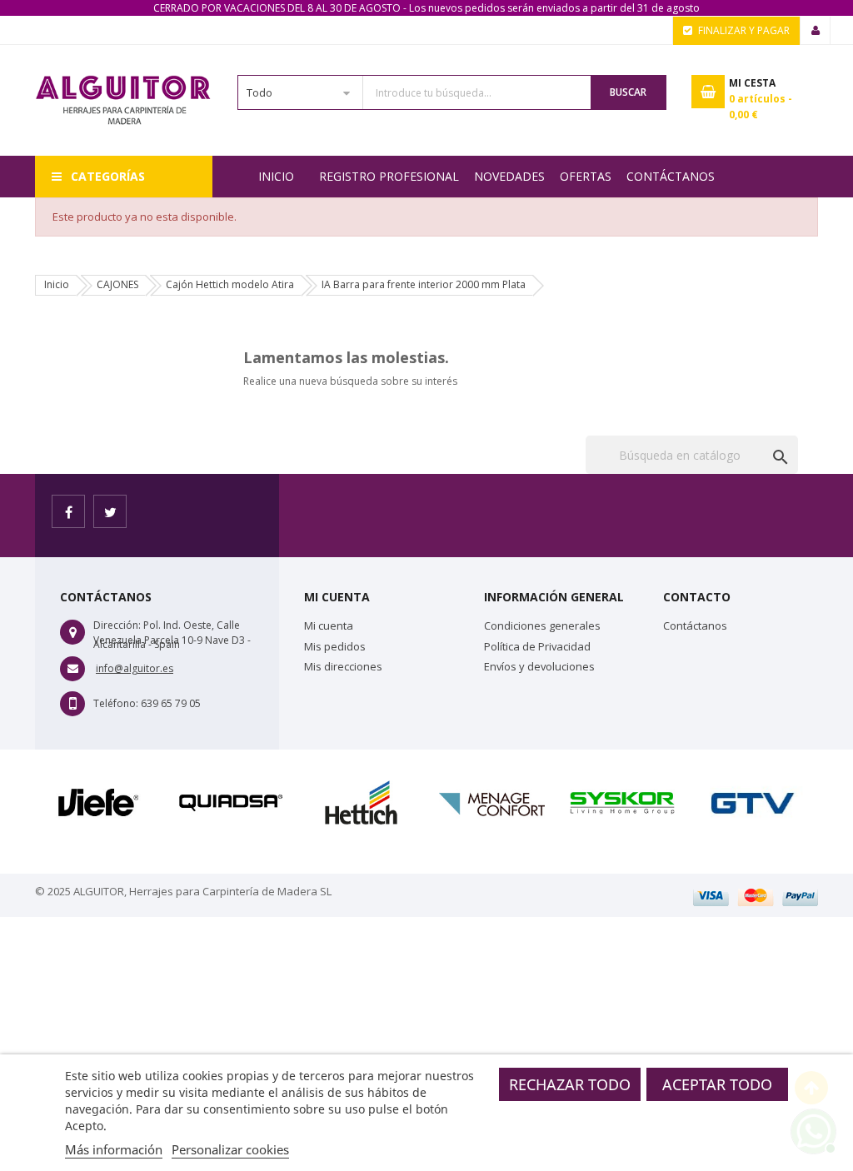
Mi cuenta (328, 625)
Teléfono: (115, 703)
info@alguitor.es (134, 668)
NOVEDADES (509, 176)
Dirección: (117, 625)
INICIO (276, 176)
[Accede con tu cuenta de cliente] (816, 31)
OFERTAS (585, 176)
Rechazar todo (570, 1084)
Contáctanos (670, 176)
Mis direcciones (343, 666)
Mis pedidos (335, 646)
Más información (113, 1149)
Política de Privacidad (537, 646)
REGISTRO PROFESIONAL (389, 176)
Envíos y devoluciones (539, 666)
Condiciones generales (542, 625)
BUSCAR (628, 92)
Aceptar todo (717, 1084)
